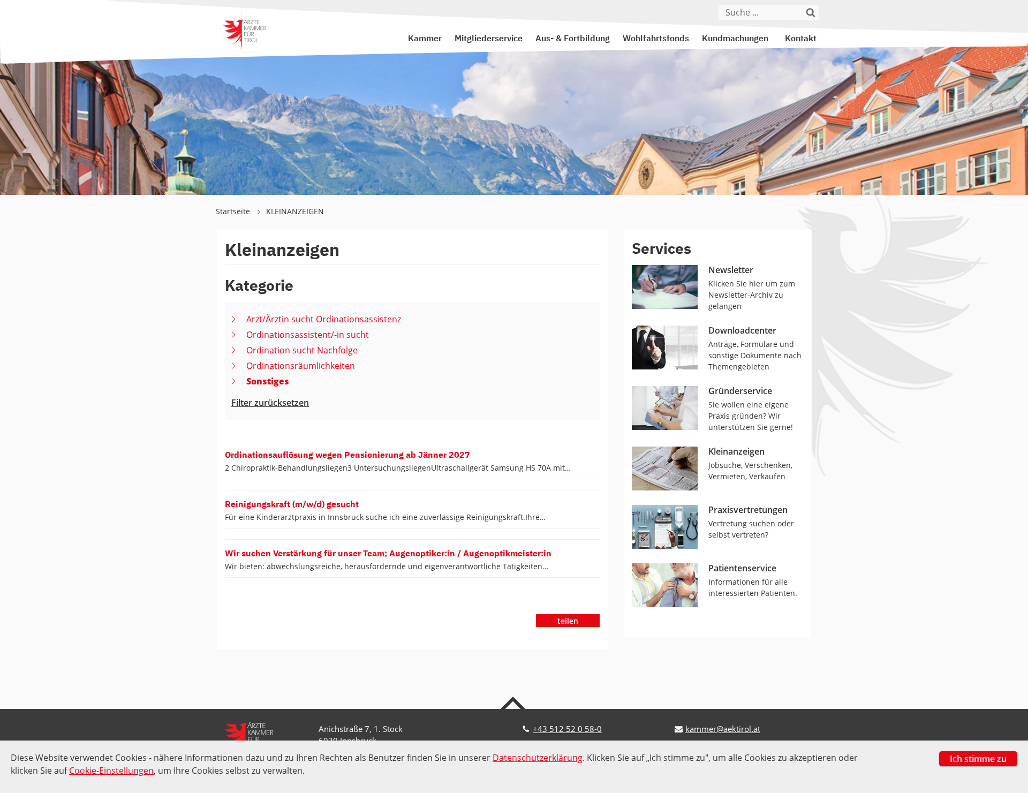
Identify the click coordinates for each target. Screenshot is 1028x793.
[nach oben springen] (514, 702)
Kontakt (801, 39)
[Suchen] (811, 12)
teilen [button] (567, 621)
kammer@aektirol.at (722, 728)
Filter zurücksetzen (270, 403)
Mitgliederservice (489, 39)
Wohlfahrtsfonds (656, 39)
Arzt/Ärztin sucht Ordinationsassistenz (323, 319)
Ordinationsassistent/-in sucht (307, 335)
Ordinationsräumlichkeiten (300, 366)
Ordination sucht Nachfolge (302, 350)
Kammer (425, 39)
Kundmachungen (735, 39)
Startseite (234, 211)
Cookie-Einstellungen (111, 770)
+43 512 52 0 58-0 (567, 728)
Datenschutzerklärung (538, 758)
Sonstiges (267, 381)
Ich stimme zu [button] (978, 759)
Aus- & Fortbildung (572, 39)
